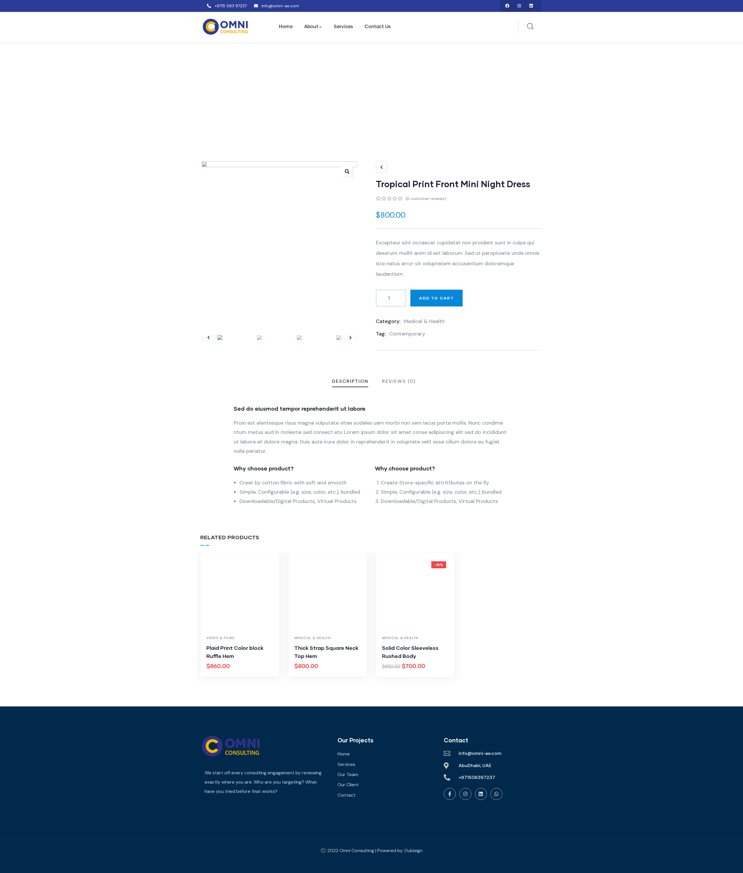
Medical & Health (424, 321)
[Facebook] (507, 5)
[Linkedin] (530, 5)
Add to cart (436, 297)
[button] (350, 337)
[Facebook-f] (450, 794)
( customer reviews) (425, 198)
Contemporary (407, 333)
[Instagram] (519, 5)
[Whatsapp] (496, 794)
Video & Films (220, 638)
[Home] (231, 746)
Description (350, 381)
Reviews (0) (399, 381)
